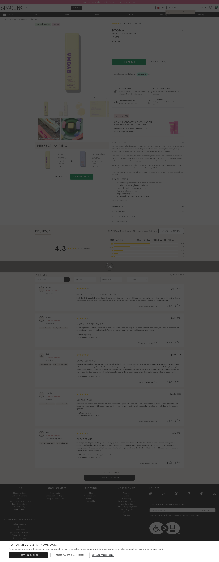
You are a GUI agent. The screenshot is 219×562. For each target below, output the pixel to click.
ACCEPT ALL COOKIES (28, 555)
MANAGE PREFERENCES (102, 555)
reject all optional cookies (70, 555)
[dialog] (109, 551)
